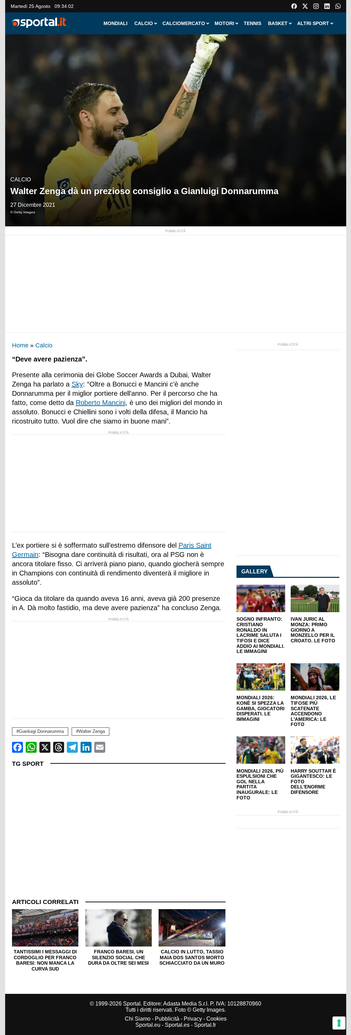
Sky (77, 384)
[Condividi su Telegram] (72, 747)
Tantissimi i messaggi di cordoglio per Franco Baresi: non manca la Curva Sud (45, 960)
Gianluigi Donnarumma (41, 731)
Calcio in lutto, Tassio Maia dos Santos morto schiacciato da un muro (192, 957)
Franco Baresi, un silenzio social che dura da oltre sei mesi (118, 957)
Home (20, 345)
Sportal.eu (147, 1025)
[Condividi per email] (99, 747)
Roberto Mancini (100, 402)
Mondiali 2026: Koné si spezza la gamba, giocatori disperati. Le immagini (261, 708)
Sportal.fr (205, 1025)
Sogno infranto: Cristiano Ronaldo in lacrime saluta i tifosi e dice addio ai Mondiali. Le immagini (261, 635)
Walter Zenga (91, 731)
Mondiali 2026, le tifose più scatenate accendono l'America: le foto (313, 711)
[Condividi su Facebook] (17, 747)
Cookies (216, 1019)
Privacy (193, 1019)
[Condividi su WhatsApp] (31, 747)
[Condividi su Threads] (58, 747)
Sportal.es (177, 1025)
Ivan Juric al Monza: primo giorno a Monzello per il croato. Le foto (313, 630)
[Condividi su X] (44, 747)
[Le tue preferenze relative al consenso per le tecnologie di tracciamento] (339, 1023)
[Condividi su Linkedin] (86, 747)
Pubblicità (167, 1019)
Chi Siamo (137, 1019)
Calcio (20, 179)
